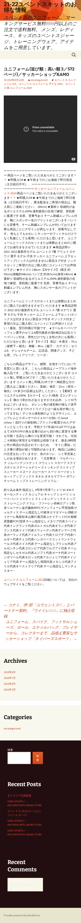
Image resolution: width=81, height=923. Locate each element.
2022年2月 (10, 689)
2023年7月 (10, 678)
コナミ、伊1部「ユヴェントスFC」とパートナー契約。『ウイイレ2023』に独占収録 (39, 610)
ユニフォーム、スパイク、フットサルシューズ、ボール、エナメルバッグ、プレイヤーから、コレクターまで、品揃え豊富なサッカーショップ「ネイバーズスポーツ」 (41, 630)
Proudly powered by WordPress (22, 915)
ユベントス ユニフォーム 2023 (24, 580)
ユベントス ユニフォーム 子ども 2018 (41, 84)
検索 (10, 750)
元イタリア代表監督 (19, 795)
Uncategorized (39, 80)
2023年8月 (10, 672)
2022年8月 (10, 683)
